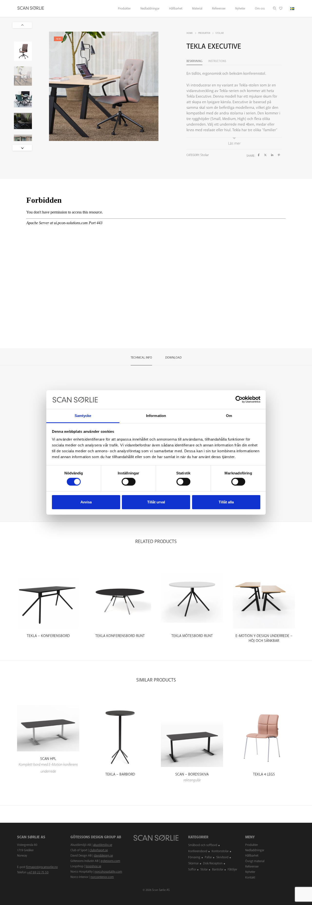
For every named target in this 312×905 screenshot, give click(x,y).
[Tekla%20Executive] (258, 155)
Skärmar (193, 863)
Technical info (141, 358)
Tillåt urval (156, 502)
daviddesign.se (103, 856)
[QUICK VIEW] (48, 624)
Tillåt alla (226, 502)
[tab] (141, 357)
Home (189, 33)
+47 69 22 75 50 (38, 872)
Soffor (192, 869)
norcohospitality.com (108, 872)
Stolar (219, 33)
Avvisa (86, 502)
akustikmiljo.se (102, 845)
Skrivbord (222, 857)
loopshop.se (93, 866)
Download (173, 358)
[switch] (129, 482)
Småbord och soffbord (202, 845)
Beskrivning (194, 61)
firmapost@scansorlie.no (42, 867)
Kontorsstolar (220, 851)
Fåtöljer (232, 869)
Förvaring (194, 857)
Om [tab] (229, 416)
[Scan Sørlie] (30, 8)
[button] (22, 148)
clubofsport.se (98, 850)
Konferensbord (197, 851)
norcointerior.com (102, 877)
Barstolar (217, 869)
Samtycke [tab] (83, 416)
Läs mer (234, 143)
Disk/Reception (213, 863)
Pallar (208, 857)
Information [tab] (156, 416)
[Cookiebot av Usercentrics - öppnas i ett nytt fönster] (239, 399)
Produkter (204, 33)
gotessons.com (110, 861)
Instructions (217, 61)
